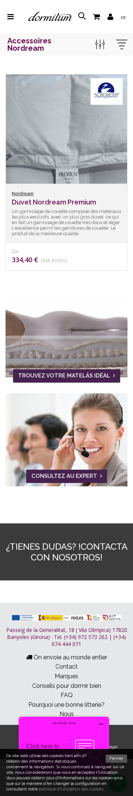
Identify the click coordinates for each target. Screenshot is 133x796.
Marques (66, 676)
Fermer (116, 758)
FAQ (67, 695)
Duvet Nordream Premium (54, 202)
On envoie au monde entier (69, 657)
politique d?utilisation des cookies (71, 789)
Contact (66, 666)
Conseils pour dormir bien (66, 685)
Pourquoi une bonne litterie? (66, 704)
